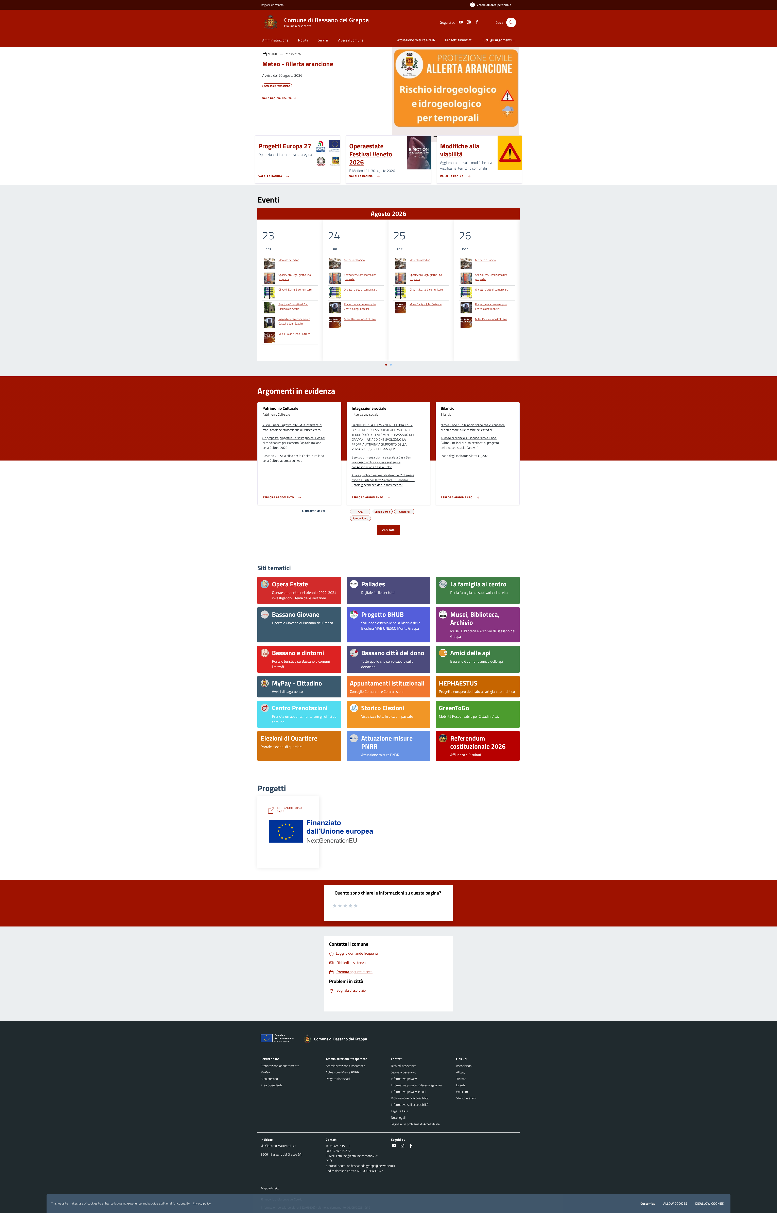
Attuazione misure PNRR (416, 40)
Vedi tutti (388, 529)
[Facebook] (475, 22)
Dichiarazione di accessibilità (410, 1098)
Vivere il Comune (350, 40)
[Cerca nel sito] (511, 22)
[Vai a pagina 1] (386, 365)
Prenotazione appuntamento (280, 1065)
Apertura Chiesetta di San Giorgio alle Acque (293, 306)
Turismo (461, 1078)
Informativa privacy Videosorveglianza (416, 1085)
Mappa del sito (270, 1188)
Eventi (460, 1085)
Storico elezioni (466, 1098)
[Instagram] (467, 22)
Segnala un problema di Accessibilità (415, 1124)
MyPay (265, 1072)
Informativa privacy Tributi (408, 1091)
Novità (303, 40)
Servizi (323, 40)
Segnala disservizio (403, 1072)
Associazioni (464, 1065)
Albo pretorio (269, 1078)
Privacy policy (202, 1203)
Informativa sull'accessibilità (410, 1104)
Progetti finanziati (458, 40)
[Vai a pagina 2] (391, 365)
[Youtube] (459, 22)
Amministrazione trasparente (345, 1065)
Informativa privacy (404, 1078)
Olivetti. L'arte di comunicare (295, 289)
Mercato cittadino (288, 260)
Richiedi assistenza (403, 1065)
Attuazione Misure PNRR (342, 1072)
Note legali (398, 1117)
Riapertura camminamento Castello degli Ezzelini (294, 321)
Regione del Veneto (272, 5)
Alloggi (460, 1072)
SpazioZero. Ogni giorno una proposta (294, 277)
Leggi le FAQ (399, 1111)
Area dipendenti (271, 1085)
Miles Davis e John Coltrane (294, 334)
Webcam (462, 1091)
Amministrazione (275, 40)
